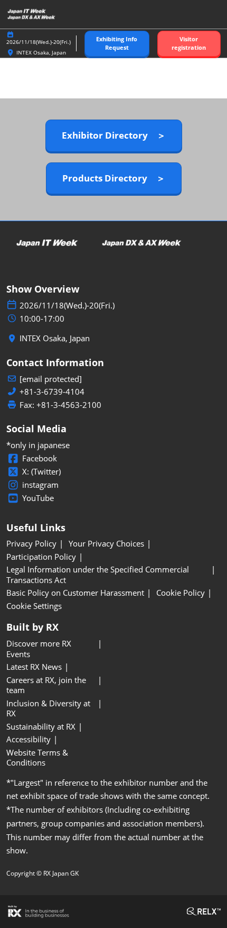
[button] (116, 44)
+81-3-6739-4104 (52, 392)
